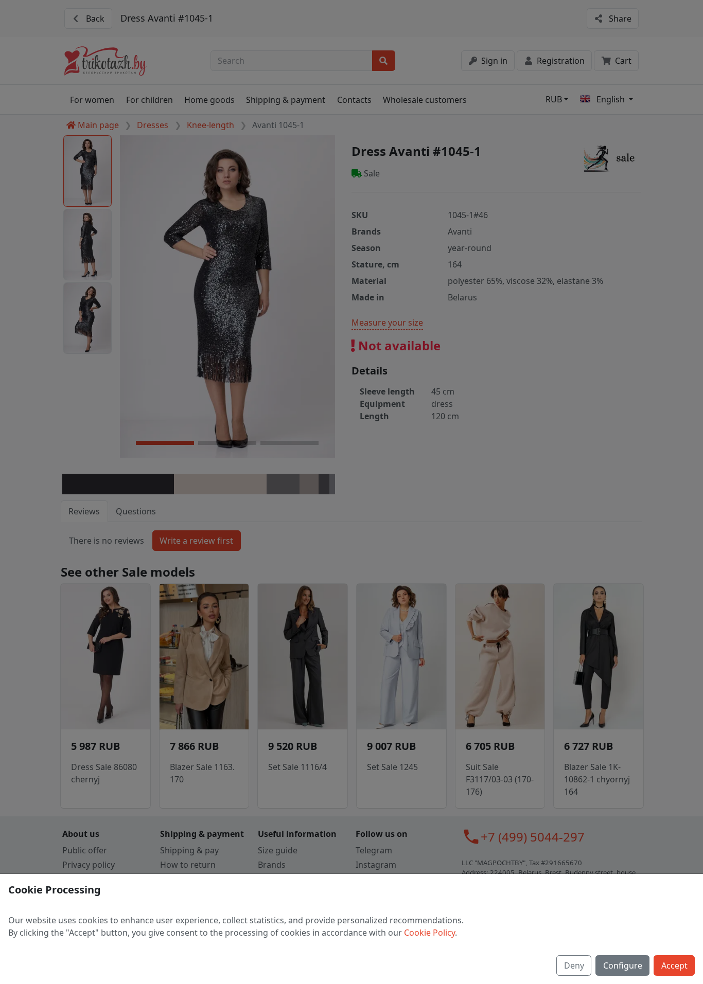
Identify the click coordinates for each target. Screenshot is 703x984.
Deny (574, 965)
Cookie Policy (429, 932)
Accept (674, 965)
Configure (622, 965)
